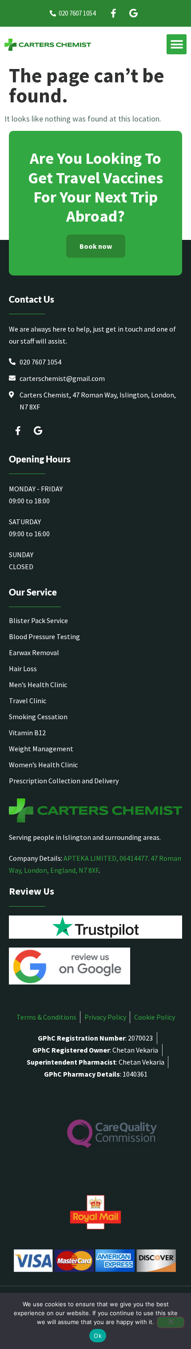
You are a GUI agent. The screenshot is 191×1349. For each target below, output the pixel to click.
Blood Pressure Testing (44, 636)
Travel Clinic (27, 700)
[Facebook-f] (113, 13)
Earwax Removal (34, 652)
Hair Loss (23, 668)
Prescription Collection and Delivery (64, 780)
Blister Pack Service (38, 620)
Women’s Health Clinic (43, 764)
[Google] (133, 13)
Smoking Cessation (38, 716)
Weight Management (41, 748)
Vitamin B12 (27, 732)
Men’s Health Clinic (38, 684)
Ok (98, 1335)
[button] (177, 44)
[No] (170, 1322)
